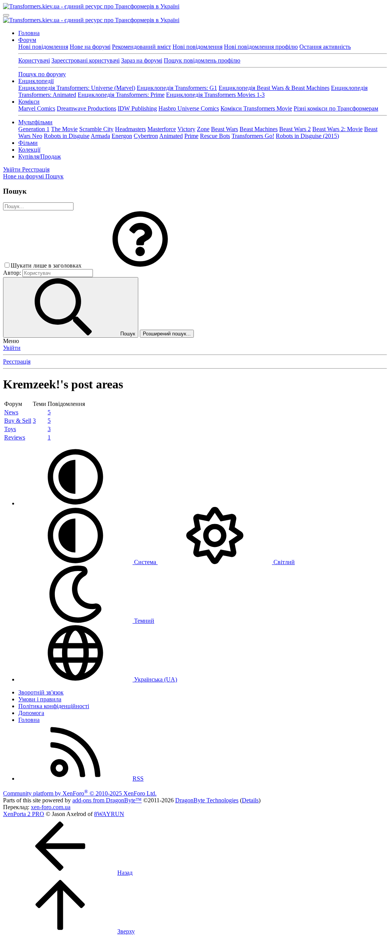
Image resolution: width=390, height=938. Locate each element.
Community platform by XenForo (80, 793)
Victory (186, 129)
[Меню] (6, 15)
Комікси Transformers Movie (256, 108)
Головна (29, 33)
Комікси (29, 101)
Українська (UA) (155, 679)
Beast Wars (224, 129)
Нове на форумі (90, 46)
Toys (10, 429)
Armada (100, 136)
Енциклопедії (36, 81)
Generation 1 (34, 129)
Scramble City (96, 129)
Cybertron (146, 136)
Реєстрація (16, 361)
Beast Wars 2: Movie (337, 129)
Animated (171, 136)
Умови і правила (39, 699)
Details (250, 800)
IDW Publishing (137, 108)
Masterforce (161, 129)
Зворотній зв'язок (41, 692)
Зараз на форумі (141, 60)
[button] (140, 265)
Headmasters (130, 129)
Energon (122, 136)
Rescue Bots (215, 136)
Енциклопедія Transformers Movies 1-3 (215, 94)
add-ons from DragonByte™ (107, 800)
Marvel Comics (36, 108)
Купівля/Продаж (39, 156)
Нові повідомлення (43, 46)
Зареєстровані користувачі (85, 60)
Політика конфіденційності (53, 706)
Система (145, 562)
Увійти (12, 348)
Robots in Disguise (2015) (307, 136)
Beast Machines (259, 129)
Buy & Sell (17, 420)
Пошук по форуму (42, 74)
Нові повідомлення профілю (261, 46)
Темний (143, 620)
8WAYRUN (109, 814)
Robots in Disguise (67, 136)
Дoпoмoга (31, 713)
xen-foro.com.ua (50, 807)
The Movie (64, 129)
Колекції (29, 149)
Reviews (14, 437)
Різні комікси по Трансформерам (336, 108)
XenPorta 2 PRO (23, 814)
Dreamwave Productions (86, 108)
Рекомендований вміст (141, 46)
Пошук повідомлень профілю (202, 60)
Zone (203, 129)
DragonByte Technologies (206, 800)
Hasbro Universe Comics (188, 108)
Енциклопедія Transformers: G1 (177, 88)
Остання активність (325, 46)
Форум (27, 40)
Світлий (283, 562)
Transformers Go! (253, 136)
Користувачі (34, 60)
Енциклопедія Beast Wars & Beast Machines (274, 88)
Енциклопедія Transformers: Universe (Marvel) (76, 88)
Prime (191, 136)
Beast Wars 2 (295, 129)
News (11, 412)
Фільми (28, 142)
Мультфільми (35, 122)
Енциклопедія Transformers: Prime (121, 94)
